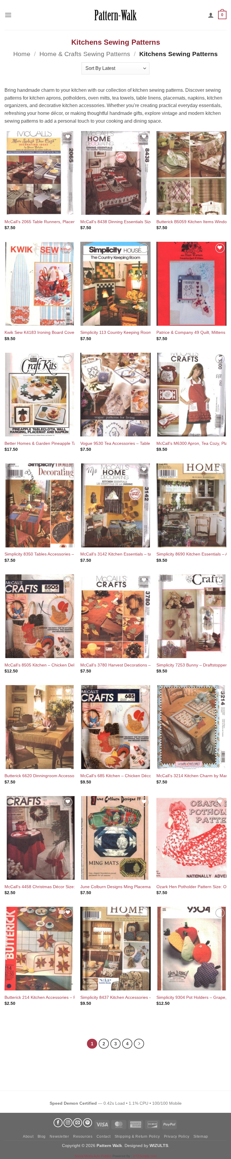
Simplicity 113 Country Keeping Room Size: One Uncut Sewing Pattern (147, 332)
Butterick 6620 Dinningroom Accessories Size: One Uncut (59, 775)
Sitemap (200, 1136)
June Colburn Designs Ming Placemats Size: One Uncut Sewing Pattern (148, 886)
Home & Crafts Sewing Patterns (84, 53)
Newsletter (59, 1136)
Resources (83, 1136)
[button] (8, 14)
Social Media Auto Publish (93, 1156)
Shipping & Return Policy (137, 1136)
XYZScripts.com (145, 1156)
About (28, 1136)
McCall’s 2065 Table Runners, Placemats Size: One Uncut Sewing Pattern (75, 221)
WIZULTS (158, 1145)
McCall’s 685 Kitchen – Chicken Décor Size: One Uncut (132, 775)
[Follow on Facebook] (58, 1122)
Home (21, 53)
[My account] (211, 15)
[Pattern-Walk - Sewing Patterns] (115, 15)
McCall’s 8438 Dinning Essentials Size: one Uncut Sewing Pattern (142, 221)
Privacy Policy (176, 1136)
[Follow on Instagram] (67, 1122)
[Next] (139, 1044)
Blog (42, 1136)
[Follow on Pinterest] (87, 1122)
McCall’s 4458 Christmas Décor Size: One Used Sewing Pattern (65, 886)
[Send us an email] (77, 1122)
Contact (103, 1136)
